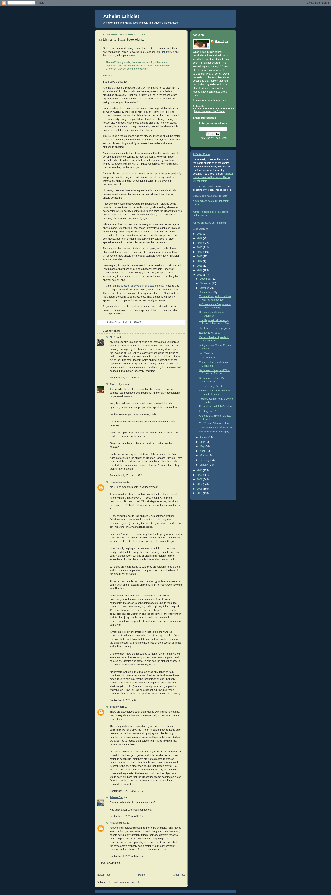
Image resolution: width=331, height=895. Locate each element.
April (203, 451)
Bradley (114, 706)
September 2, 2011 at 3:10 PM (126, 791)
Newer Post (103, 875)
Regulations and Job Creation (215, 406)
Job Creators (206, 353)
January (204, 464)
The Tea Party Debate (211, 386)
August (204, 437)
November (206, 283)
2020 (200, 233)
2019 (200, 238)
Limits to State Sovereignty (123, 39)
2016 (200, 252)
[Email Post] (181, 322)
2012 (200, 270)
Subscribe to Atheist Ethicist (209, 111)
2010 (200, 470)
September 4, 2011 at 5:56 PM (126, 856)
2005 (200, 493)
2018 (200, 243)
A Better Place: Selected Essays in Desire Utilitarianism (213, 177)
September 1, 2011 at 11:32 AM (127, 475)
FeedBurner (220, 138)
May (202, 446)
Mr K (112, 337)
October (204, 288)
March (203, 455)
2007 (200, 484)
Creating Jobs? (207, 411)
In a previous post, (203, 186)
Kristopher (116, 482)
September (206, 292)
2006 (200, 488)
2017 (200, 247)
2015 (200, 256)
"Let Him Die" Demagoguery (214, 328)
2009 (200, 475)
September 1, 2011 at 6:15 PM (126, 700)
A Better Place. (201, 154)
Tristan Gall (116, 797)
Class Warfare (207, 357)
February (205, 460)
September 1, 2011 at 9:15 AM (126, 377)
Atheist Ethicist (121, 16)
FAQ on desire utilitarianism (210, 222)
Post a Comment (110, 862)
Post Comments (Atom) (126, 882)
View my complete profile (211, 100)
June (203, 442)
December (206, 278)
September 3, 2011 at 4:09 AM (126, 816)
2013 (200, 265)
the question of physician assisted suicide (139, 286)
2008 (200, 479)
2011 (200, 274)
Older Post (179, 875)
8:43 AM (136, 322)
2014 (200, 261)
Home (141, 875)
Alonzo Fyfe (117, 384)
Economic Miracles (209, 332)
